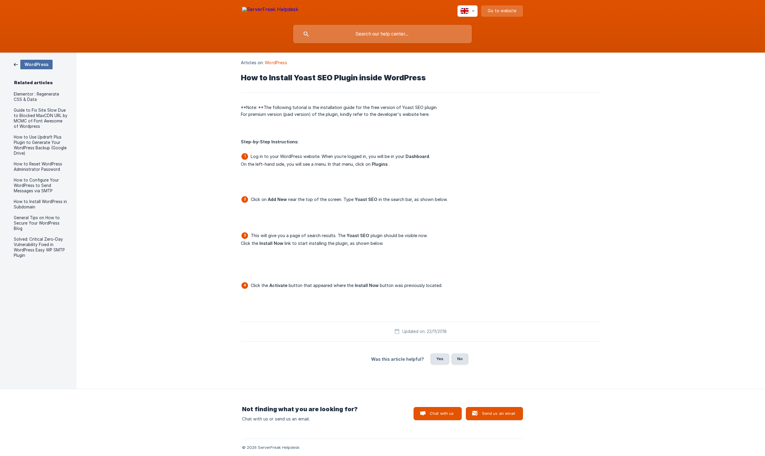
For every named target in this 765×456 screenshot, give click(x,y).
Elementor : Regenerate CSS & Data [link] (36, 97)
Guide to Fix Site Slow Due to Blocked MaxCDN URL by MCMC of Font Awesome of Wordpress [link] (41, 118)
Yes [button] (439, 358)
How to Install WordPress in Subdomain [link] (40, 204)
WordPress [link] (276, 62)
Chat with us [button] (442, 413)
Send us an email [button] (498, 413)
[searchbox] (382, 34)
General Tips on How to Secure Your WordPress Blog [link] (37, 223)
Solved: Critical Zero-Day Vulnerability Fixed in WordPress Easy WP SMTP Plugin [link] (39, 247)
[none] (270, 10)
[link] (33, 64)
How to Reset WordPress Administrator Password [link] (38, 167)
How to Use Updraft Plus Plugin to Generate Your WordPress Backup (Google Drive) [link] (40, 145)
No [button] (460, 358)
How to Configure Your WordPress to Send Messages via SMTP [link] (36, 185)
